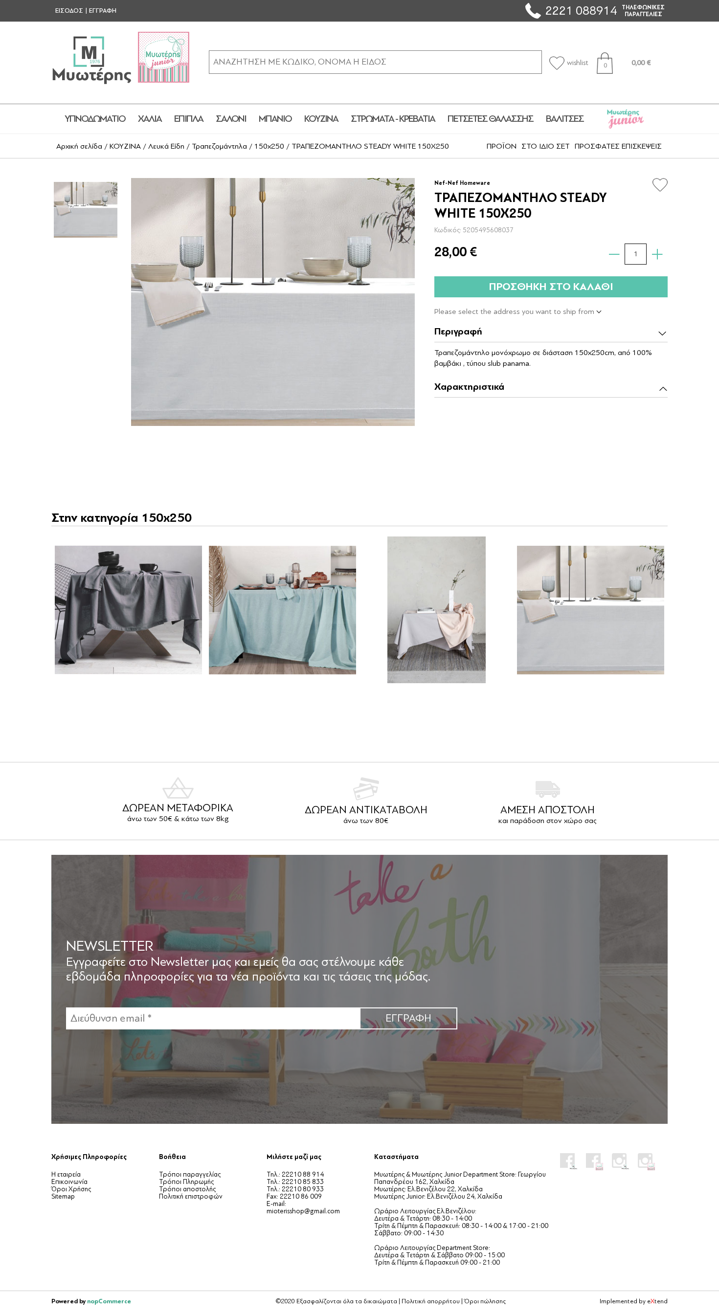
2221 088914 (581, 10)
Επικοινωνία (69, 1181)
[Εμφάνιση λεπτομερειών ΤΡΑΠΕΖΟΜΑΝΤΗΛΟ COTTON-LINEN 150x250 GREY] (128, 609)
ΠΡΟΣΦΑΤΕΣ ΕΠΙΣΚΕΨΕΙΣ (618, 146)
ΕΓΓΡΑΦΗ (102, 10)
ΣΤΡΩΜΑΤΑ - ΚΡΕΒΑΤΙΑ (393, 119)
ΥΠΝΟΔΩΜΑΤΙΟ (95, 119)
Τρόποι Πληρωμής (186, 1181)
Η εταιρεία (66, 1174)
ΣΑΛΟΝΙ (231, 119)
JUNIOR (625, 119)
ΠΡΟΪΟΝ (502, 146)
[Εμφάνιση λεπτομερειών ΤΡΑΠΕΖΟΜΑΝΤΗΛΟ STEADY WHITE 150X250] (590, 609)
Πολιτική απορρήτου (431, 1301)
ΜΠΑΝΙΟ (275, 119)
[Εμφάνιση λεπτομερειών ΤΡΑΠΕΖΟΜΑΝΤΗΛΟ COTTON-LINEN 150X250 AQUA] (282, 609)
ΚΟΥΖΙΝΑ (321, 119)
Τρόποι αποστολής (187, 1189)
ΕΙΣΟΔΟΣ (69, 10)
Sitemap (63, 1196)
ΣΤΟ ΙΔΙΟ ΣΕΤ (545, 146)
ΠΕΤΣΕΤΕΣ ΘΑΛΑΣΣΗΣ (490, 119)
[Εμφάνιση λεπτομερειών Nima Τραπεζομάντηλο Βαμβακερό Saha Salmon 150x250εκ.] (436, 609)
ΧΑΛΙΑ (149, 119)
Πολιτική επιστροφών (191, 1196)
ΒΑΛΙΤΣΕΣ (565, 119)
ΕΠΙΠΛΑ (188, 119)
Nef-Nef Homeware (462, 182)
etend (657, 1301)
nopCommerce (109, 1301)
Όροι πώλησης (485, 1301)
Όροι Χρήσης (71, 1189)
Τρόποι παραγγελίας (190, 1174)
